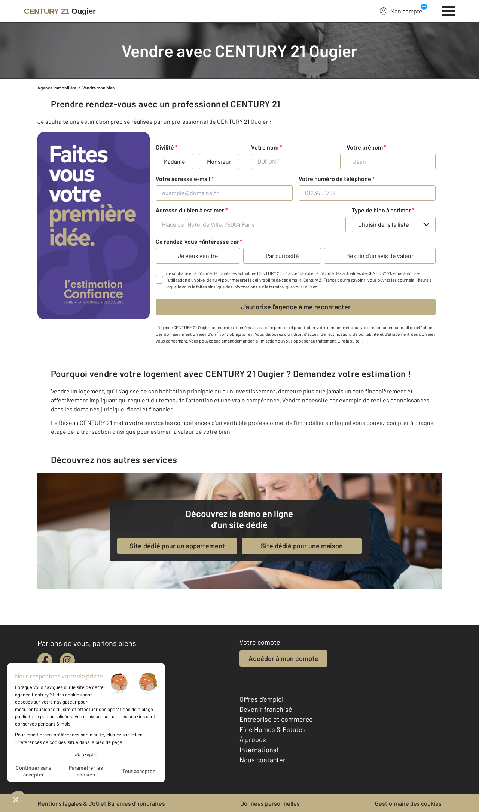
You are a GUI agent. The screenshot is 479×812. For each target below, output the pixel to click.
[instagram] (67, 660)
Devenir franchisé (266, 709)
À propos (253, 739)
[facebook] (44, 660)
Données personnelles (270, 803)
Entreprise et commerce (276, 719)
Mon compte (406, 11)
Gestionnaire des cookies (408, 803)
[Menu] (448, 10)
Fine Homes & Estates (273, 729)
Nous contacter (263, 760)
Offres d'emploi (262, 699)
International (259, 749)
